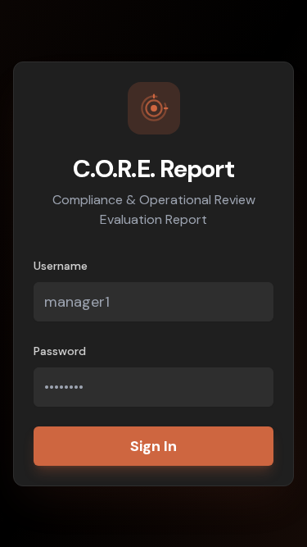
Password (60, 351)
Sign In (153, 446)
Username (61, 265)
